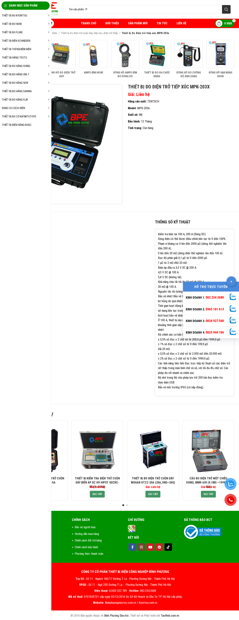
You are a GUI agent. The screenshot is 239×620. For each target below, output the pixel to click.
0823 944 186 (215, 332)
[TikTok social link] (168, 547)
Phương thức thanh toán (89, 553)
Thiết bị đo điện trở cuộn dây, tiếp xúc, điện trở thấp (89, 33)
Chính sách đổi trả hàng (88, 540)
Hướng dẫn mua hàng (87, 534)
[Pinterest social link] (159, 547)
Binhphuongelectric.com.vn (120, 602)
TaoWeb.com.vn (170, 615)
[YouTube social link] (150, 547)
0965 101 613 (215, 309)
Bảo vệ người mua (85, 527)
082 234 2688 (215, 297)
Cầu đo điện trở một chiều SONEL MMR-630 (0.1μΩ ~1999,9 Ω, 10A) (208, 483)
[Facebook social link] (132, 547)
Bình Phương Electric (116, 615)
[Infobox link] (62, 59)
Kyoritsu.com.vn (148, 602)
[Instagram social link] (141, 547)
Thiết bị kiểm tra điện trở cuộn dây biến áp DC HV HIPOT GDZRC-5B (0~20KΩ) (97, 483)
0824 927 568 (215, 321)
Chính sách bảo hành (86, 547)
